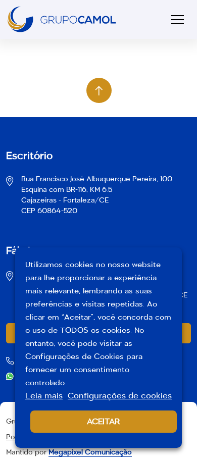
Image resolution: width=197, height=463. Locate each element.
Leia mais (44, 395)
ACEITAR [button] (103, 421)
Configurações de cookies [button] (120, 395)
